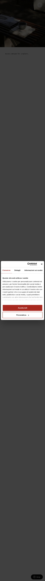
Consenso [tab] (6, 270)
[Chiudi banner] (41, 264)
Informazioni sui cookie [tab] (33, 270)
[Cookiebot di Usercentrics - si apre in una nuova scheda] (28, 264)
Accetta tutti (22, 308)
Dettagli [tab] (17, 270)
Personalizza (21, 315)
